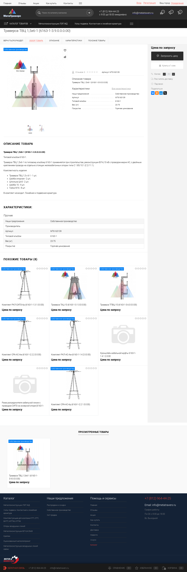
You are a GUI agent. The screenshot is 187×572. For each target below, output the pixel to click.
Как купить (51, 3)
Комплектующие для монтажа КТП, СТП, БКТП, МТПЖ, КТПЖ (21, 519)
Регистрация (149, 3)
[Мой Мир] (161, 93)
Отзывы (22, 3)
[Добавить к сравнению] (65, 57)
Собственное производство (59, 510)
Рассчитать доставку (163, 78)
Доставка (94, 530)
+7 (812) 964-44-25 (37, 568)
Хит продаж (52, 515)
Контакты (68, 3)
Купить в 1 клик (169, 65)
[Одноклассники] (157, 93)
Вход (139, 3)
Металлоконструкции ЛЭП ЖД (53, 24)
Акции (36, 3)
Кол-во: (157, 73)
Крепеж (7, 536)
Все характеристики (121, 88)
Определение (177, 3)
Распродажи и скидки (56, 505)
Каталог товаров (19, 24)
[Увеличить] (36, 82)
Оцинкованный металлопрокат (17, 541)
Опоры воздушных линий (14, 526)
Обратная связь (16, 568)
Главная (7, 3)
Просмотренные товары (93, 432)
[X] (165, 93)
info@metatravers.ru (164, 504)
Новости (94, 535)
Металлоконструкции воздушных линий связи (21, 547)
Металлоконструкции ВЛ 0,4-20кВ (18, 531)
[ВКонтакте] (153, 93)
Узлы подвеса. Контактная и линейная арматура (98, 24)
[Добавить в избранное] (65, 50)
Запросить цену (169, 56)
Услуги (93, 540)
